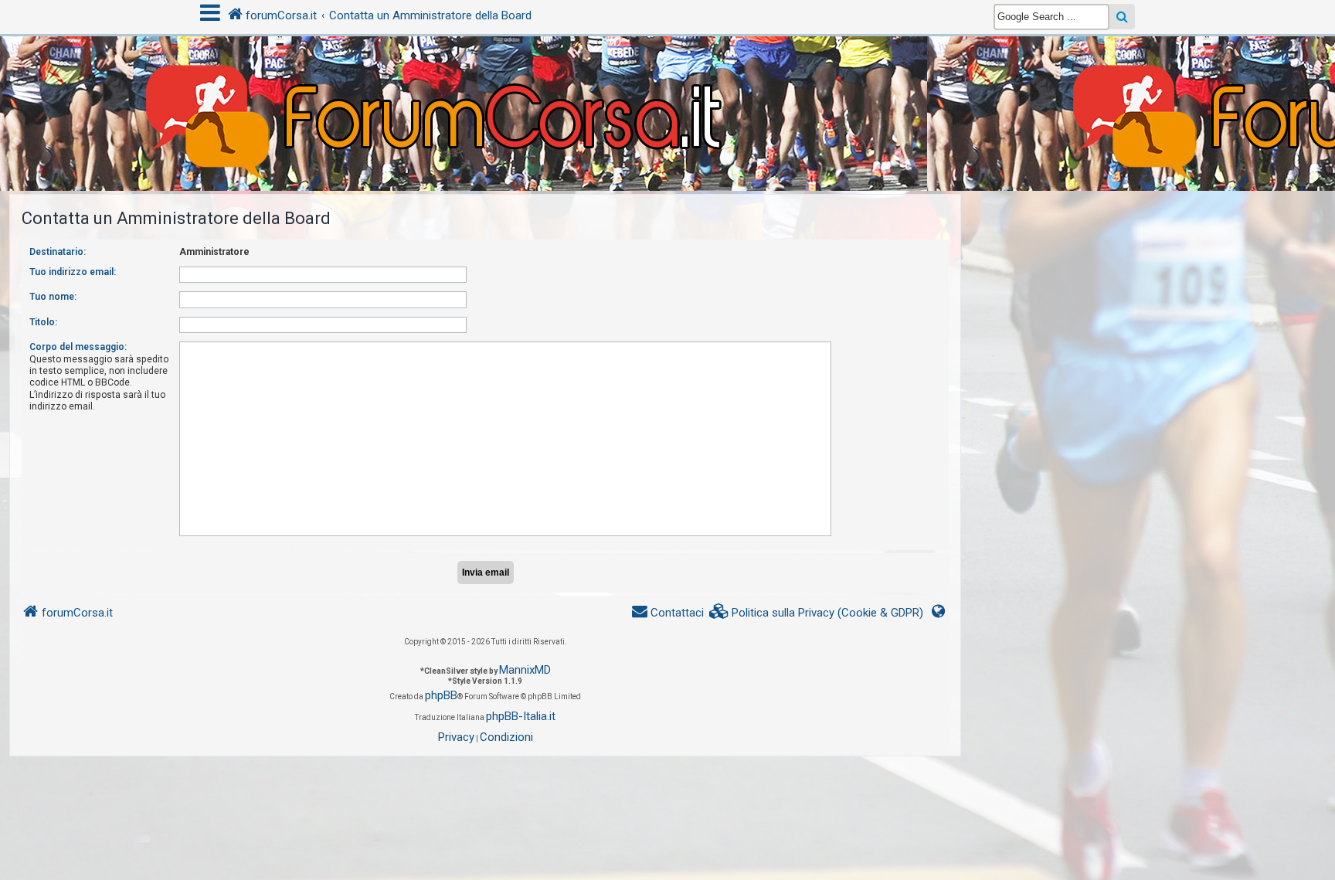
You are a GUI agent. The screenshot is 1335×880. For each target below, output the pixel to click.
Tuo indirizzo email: (72, 272)
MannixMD (525, 670)
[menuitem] (816, 613)
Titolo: (43, 322)
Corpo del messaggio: (78, 346)
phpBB (441, 695)
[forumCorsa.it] (667, 82)
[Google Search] (1122, 16)
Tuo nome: (52, 296)
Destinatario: (57, 251)
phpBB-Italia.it (520, 716)
